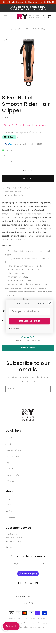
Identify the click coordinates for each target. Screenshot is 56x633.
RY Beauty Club (11, 517)
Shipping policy (42, 623)
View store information (14, 195)
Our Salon (9, 511)
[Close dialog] (49, 303)
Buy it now (28, 178)
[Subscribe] (47, 389)
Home (4, 29)
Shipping (9, 444)
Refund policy (29, 623)
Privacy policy (43, 619)
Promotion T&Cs (12, 475)
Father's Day (12, 29)
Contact (8, 438)
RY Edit (8, 505)
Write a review (28, 347)
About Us (9, 468)
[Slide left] (22, 92)
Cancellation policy (21, 627)
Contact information (37, 627)
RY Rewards (10, 481)
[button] (5, 17)
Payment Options (12, 456)
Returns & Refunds (13, 450)
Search (8, 499)
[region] (28, 2)
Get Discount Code (29, 321)
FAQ (7, 462)
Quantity (5, 155)
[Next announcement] (51, 8)
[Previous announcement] (5, 8)
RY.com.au (17, 619)
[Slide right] (34, 92)
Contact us (10, 547)
